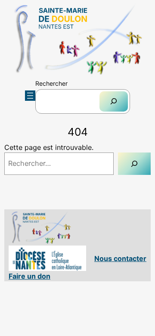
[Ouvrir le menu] (30, 95)
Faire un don (29, 276)
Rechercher (51, 83)
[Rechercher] (113, 101)
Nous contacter (120, 258)
